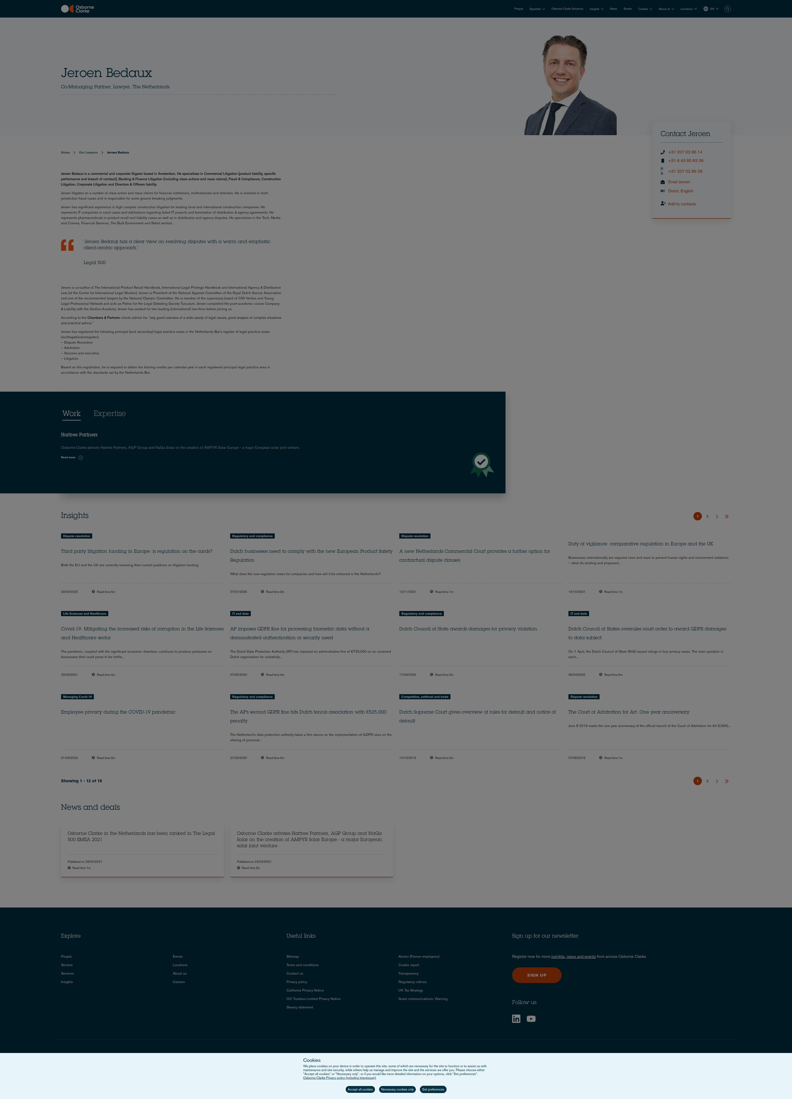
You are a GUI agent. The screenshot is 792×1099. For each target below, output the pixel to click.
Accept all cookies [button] (360, 1089)
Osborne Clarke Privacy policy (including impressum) (339, 1078)
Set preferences (433, 1089)
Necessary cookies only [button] (397, 1089)
